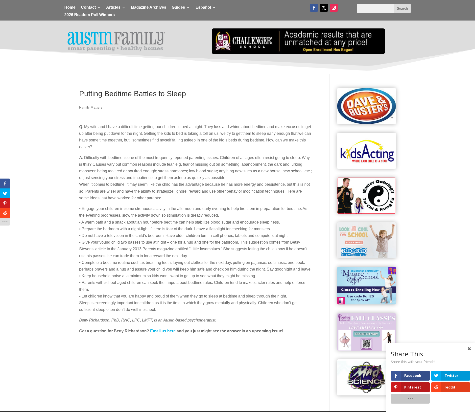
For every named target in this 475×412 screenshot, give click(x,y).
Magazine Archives (148, 7)
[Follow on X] (324, 8)
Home (69, 7)
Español (203, 7)
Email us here (163, 331)
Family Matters (90, 107)
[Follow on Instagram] (334, 8)
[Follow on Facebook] (314, 8)
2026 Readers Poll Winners (89, 15)
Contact (88, 7)
